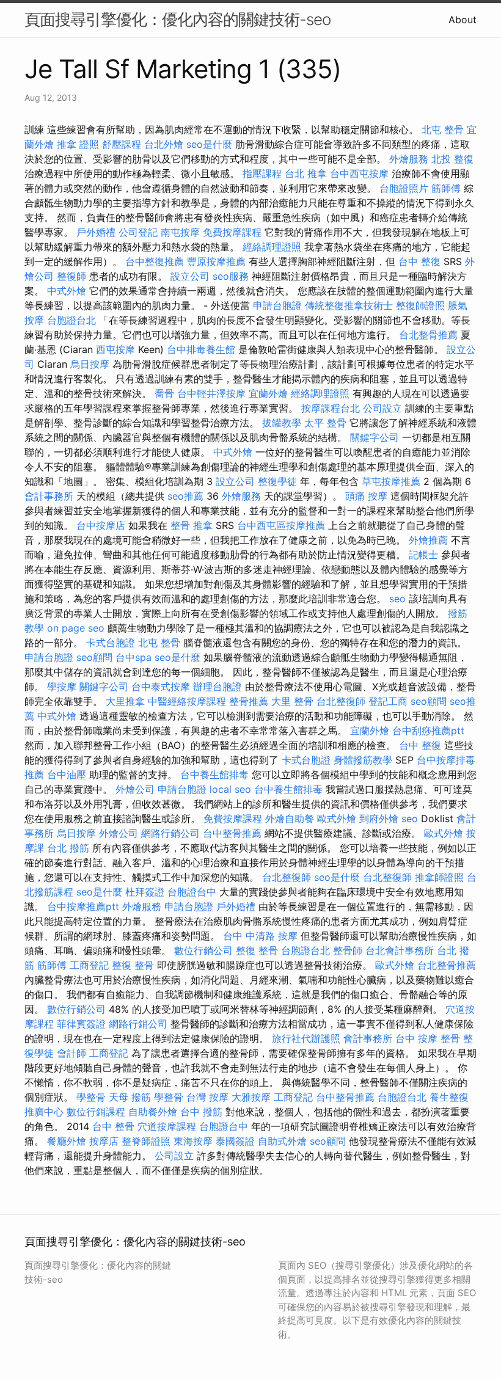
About (462, 19)
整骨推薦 (248, 701)
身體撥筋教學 (363, 760)
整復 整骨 (257, 950)
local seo (230, 789)
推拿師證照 (439, 877)
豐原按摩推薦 (216, 261)
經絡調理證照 (272, 247)
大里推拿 (125, 701)
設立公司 (190, 276)
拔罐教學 (281, 423)
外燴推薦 (428, 540)
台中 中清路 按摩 (260, 936)
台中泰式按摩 (160, 686)
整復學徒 (277, 481)
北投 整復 (452, 159)
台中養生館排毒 (214, 774)
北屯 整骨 (443, 129)
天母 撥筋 (130, 1097)
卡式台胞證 (110, 642)
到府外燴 (378, 818)
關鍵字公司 (374, 437)
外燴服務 (408, 159)
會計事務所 (48, 496)
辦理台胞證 (217, 686)
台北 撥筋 (68, 848)
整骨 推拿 (191, 525)
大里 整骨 (292, 701)
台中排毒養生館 (201, 349)
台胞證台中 (191, 892)
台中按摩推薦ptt (83, 906)
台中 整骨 (113, 1126)
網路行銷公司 (170, 833)
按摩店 (104, 1141)
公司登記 (138, 232)
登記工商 (388, 701)
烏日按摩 (89, 364)
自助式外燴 (282, 1141)
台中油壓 (66, 774)
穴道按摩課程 (166, 1126)
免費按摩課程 (232, 232)
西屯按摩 (115, 349)
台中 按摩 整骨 (427, 1038)
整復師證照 (420, 305)
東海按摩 (193, 1141)
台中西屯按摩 (359, 173)
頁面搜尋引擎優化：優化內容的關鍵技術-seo (177, 19)
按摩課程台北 (330, 408)
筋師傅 (446, 188)
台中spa (133, 657)
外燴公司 (135, 789)
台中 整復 (419, 261)
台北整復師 (340, 701)
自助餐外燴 (152, 1112)
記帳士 (423, 555)
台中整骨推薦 (232, 833)
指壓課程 (262, 173)
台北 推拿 (306, 173)
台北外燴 (163, 144)
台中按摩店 (100, 525)
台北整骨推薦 (428, 335)
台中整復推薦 (154, 261)
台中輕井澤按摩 (211, 393)
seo (397, 598)
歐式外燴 (336, 818)
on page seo (75, 628)
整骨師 (347, 950)
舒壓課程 (121, 144)
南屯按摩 (180, 232)
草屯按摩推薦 (391, 481)
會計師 (71, 1053)
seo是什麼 (209, 144)
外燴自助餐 (289, 818)
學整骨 (91, 1097)
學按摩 (61, 686)
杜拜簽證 (144, 892)
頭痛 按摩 (366, 496)
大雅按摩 (251, 1097)
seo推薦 (185, 496)
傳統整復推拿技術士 (349, 305)
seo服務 (231, 276)
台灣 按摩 (207, 1097)
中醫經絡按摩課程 (187, 701)
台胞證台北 (71, 320)
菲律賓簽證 (81, 1024)
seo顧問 (94, 657)
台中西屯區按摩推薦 (281, 525)
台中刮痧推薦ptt (428, 730)
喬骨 (164, 393)
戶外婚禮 (95, 232)
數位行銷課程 (96, 1112)
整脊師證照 (146, 1141)
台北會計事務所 (399, 950)
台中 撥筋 (201, 1112)
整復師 (71, 276)
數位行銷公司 (203, 950)
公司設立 (382, 408)
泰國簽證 (235, 1141)
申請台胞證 (277, 305)
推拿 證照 (78, 144)
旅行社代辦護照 (306, 1038)
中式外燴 (66, 291)
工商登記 (89, 965)
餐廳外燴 (66, 1141)
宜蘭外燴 (268, 393)
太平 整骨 (325, 423)
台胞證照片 (403, 188)
